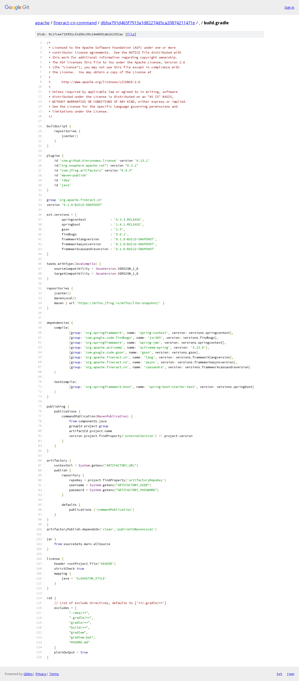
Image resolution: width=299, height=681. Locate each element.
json (290, 674)
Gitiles (28, 674)
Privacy (41, 674)
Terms (54, 674)
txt (279, 674)
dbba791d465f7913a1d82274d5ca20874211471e (148, 22)
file (131, 34)
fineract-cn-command (75, 22)
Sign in (289, 7)
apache (42, 22)
